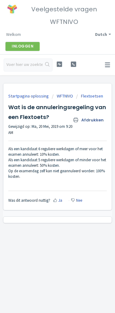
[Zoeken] (47, 65)
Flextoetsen (92, 96)
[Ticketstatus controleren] (59, 64)
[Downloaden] (46, 152)
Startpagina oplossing (29, 96)
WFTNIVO (65, 96)
